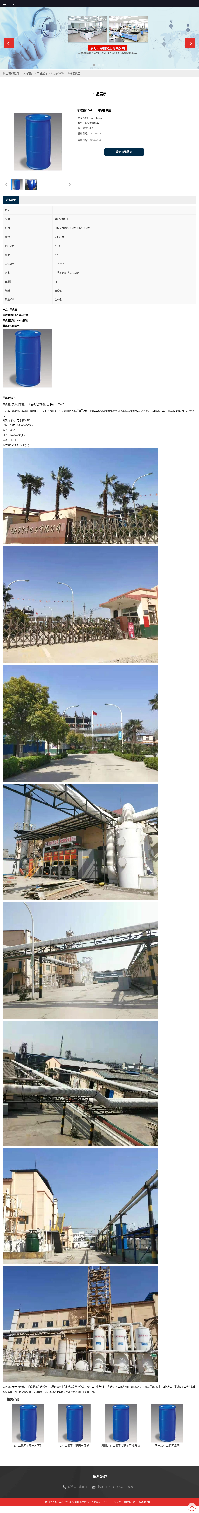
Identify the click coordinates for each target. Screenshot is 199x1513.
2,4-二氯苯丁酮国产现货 (74, 1445)
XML (106, 1502)
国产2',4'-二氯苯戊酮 (167, 1445)
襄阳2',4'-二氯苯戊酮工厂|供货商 (120, 1445)
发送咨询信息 (124, 151)
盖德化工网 (129, 1502)
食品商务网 (145, 1502)
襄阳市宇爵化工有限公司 (87, 1502)
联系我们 (99, 1477)
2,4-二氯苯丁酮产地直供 (28, 1445)
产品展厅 (42, 73)
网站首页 (28, 73)
